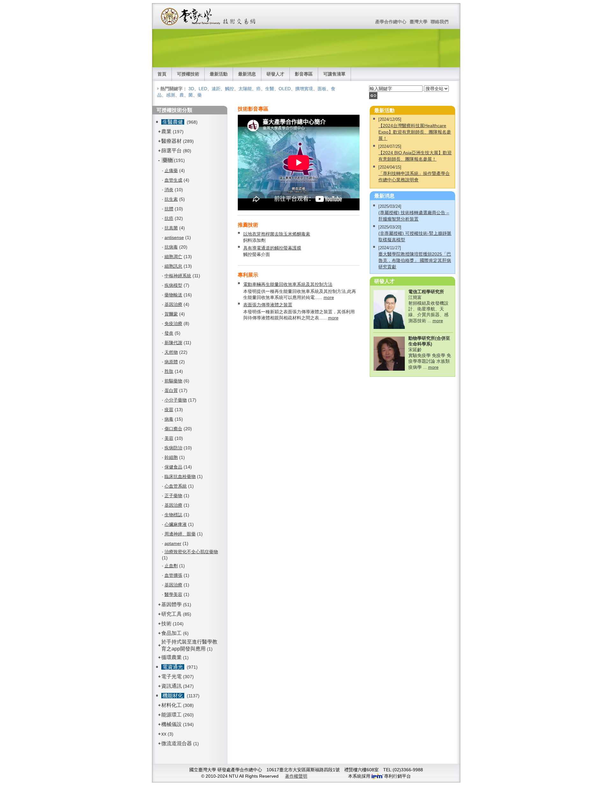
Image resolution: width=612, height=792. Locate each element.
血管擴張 (173, 575)
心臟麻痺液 (175, 524)
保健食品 (173, 466)
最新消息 (247, 73)
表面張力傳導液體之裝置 (267, 304)
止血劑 (171, 565)
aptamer (172, 543)
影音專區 (304, 73)
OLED (285, 88)
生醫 (269, 88)
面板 (321, 88)
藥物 (167, 160)
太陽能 (245, 88)
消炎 (168, 189)
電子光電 (171, 676)
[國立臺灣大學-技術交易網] (209, 16)
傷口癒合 (173, 428)
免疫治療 (173, 323)
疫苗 (168, 409)
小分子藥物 (175, 400)
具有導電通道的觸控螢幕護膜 (272, 248)
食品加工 (171, 633)
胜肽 (168, 371)
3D (191, 88)
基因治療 (173, 304)
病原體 (171, 361)
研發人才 (275, 73)
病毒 (168, 419)
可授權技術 (188, 73)
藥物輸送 (173, 294)
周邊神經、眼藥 (180, 533)
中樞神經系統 (177, 275)
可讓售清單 (334, 73)
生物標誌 (173, 514)
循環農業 (171, 657)
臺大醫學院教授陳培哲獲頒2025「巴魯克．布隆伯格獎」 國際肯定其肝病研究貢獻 (414, 260)
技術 (166, 623)
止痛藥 (171, 170)
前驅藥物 (173, 380)
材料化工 (171, 705)
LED (203, 88)
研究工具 (171, 614)
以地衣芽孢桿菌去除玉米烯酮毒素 (276, 233)
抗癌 (168, 218)
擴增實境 (304, 88)
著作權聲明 (296, 776)
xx (163, 734)
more (329, 297)
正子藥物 (173, 495)
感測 (170, 95)
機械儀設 (171, 724)
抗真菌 (171, 227)
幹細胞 (171, 457)
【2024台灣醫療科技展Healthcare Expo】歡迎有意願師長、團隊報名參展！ (414, 132)
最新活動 (219, 73)
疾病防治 (173, 447)
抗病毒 (171, 247)
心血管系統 (175, 486)
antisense (174, 237)
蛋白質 (171, 390)
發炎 (168, 333)
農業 (166, 131)
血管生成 (173, 180)
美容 (168, 438)
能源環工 (171, 714)
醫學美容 (173, 594)
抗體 (168, 208)
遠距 (216, 88)
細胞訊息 (173, 266)
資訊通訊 (171, 686)
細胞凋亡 (173, 256)
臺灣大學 (418, 21)
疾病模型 (173, 285)
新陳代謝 (173, 342)
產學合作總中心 (390, 21)
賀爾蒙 (171, 313)
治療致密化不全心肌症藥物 (191, 551)
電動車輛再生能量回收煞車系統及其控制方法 (287, 284)
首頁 (161, 73)
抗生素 (171, 199)
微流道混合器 (176, 743)
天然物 (171, 352)
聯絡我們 (439, 21)
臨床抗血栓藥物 (180, 476)
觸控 (229, 88)
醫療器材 (172, 141)
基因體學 (171, 604)
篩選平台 (171, 150)
